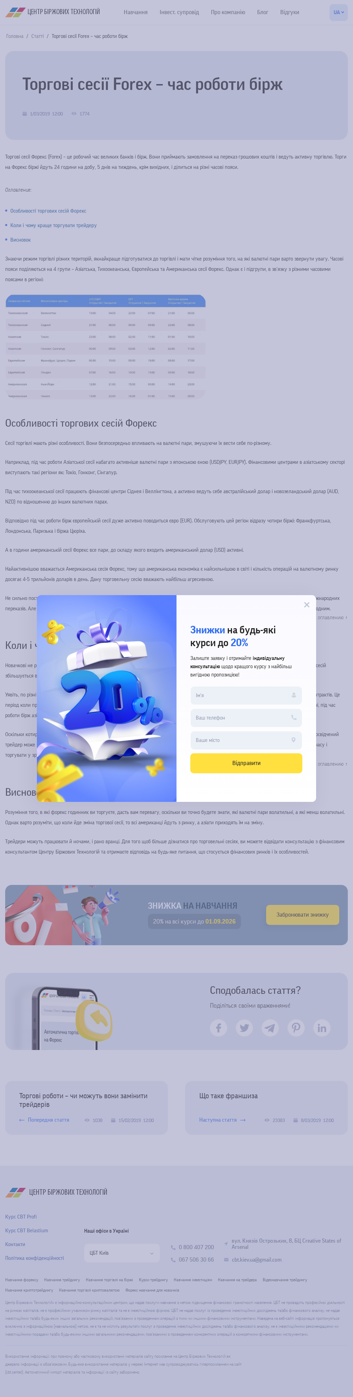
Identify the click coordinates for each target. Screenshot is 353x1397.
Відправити (246, 763)
